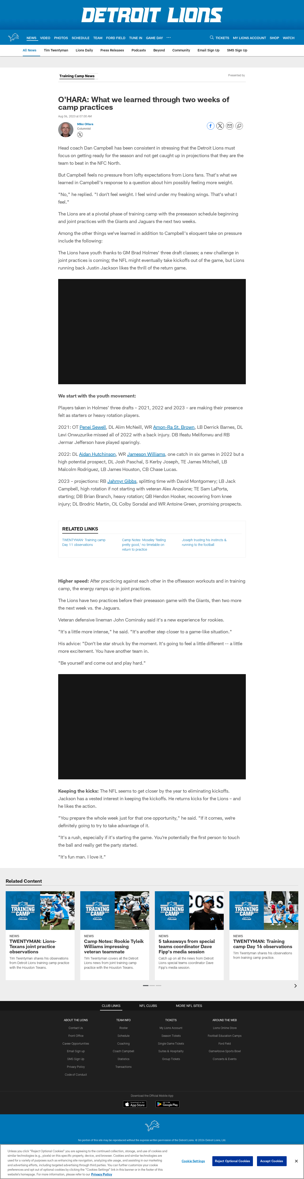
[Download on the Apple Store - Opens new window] (134, 1105)
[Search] (212, 37)
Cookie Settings (193, 1161)
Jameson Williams (146, 454)
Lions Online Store (225, 1027)
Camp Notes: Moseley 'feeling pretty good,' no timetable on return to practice (144, 544)
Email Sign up (76, 1051)
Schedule (123, 1035)
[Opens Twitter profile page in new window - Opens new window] (80, 134)
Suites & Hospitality (171, 1051)
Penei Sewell (93, 427)
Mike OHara (85, 124)
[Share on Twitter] (220, 128)
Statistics (123, 1058)
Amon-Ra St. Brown (174, 427)
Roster (123, 1027)
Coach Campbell (123, 1051)
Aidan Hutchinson (97, 454)
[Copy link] (239, 126)
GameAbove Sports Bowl (225, 1051)
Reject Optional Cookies (232, 1161)
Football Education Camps (225, 1035)
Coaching (123, 1043)
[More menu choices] (169, 37)
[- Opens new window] (78, 77)
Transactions (123, 1066)
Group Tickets (171, 1058)
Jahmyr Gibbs (121, 481)
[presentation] (296, 986)
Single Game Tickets (171, 1043)
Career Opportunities (75, 1043)
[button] (145, 985)
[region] (152, 1161)
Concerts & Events (225, 1058)
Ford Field (224, 1043)
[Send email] (229, 128)
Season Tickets (171, 1035)
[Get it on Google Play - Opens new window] (167, 1106)
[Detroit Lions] (152, 1126)
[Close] (296, 1161)
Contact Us (76, 1027)
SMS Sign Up (75, 1058)
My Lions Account (171, 1027)
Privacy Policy (76, 1066)
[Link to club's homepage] (13, 37)
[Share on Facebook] (210, 128)
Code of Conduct (76, 1074)
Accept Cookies (271, 1161)
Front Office (75, 1035)
